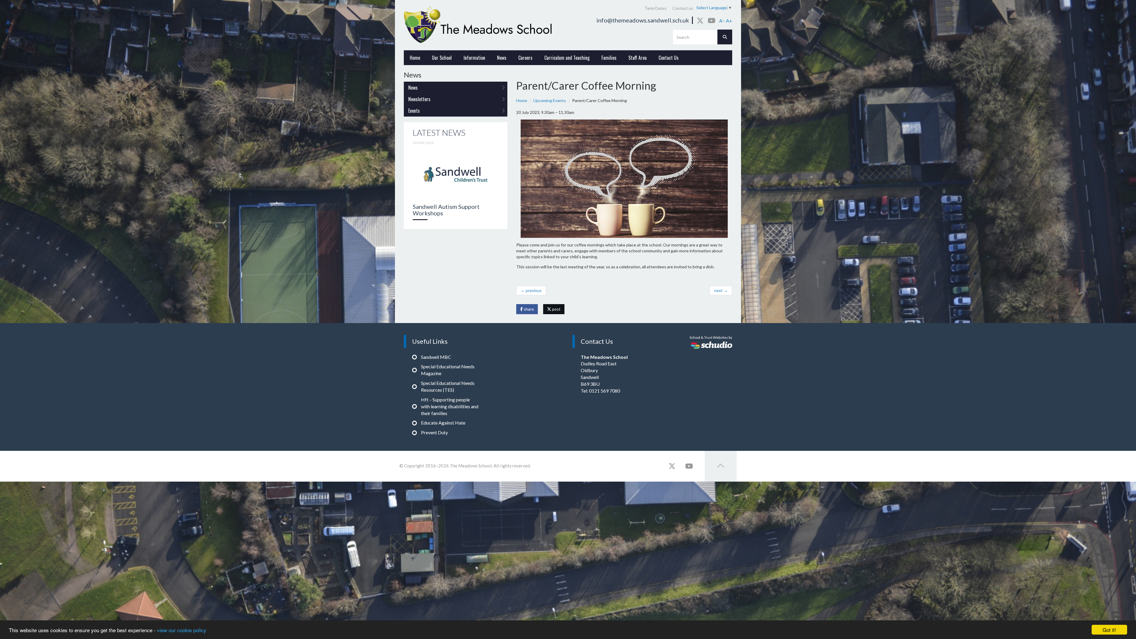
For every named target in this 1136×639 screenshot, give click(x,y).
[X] (700, 20)
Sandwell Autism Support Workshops (446, 210)
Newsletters (419, 99)
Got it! (1109, 629)
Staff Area (637, 57)
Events (414, 110)
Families (609, 57)
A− (722, 20)
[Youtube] (711, 20)
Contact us (682, 8)
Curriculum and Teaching (567, 57)
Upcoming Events (549, 100)
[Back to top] (721, 466)
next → (721, 290)
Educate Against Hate (443, 422)
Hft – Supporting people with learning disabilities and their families (449, 406)
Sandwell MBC (436, 357)
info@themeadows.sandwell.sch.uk (642, 20)
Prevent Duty (434, 432)
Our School (442, 57)
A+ (729, 20)
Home (415, 57)
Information (474, 57)
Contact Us (669, 57)
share (528, 309)
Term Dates (656, 8)
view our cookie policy (181, 630)
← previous (531, 290)
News (501, 57)
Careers (525, 57)
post (556, 309)
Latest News (439, 133)
